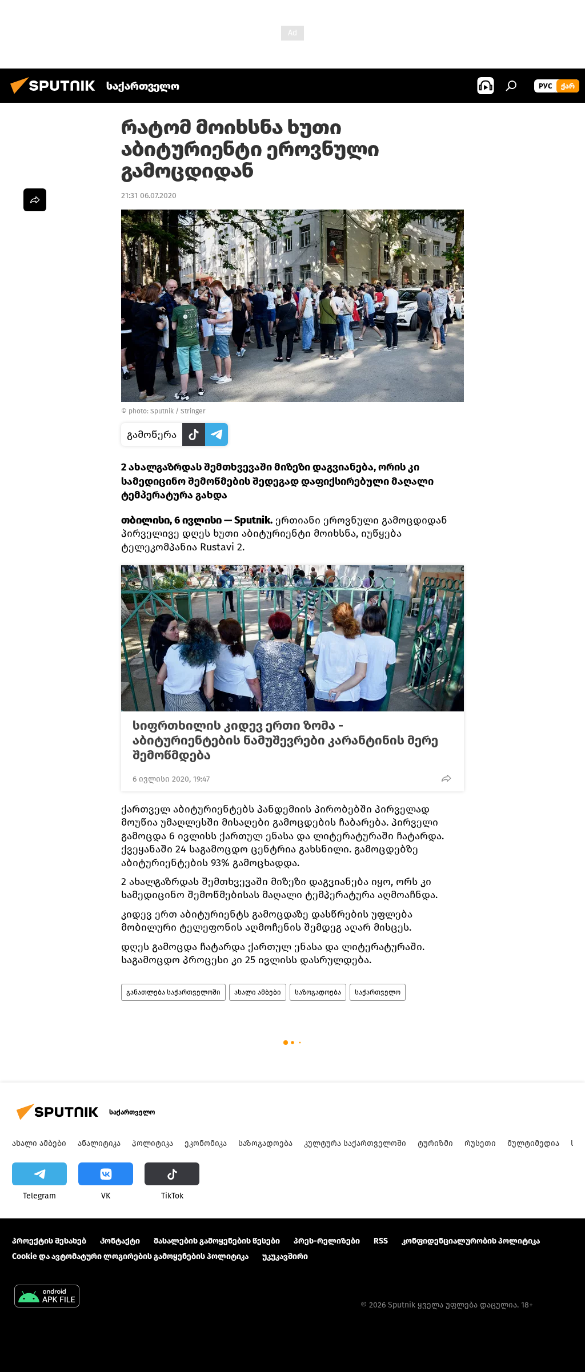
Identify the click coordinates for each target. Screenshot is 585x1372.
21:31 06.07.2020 (149, 195)
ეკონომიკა (206, 1143)
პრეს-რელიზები (327, 1241)
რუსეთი (480, 1143)
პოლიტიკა (152, 1143)
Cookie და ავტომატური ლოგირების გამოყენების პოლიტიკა (130, 1256)
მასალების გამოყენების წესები (217, 1241)
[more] (446, 778)
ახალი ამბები (257, 992)
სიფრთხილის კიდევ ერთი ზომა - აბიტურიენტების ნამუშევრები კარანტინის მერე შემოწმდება (285, 740)
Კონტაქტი (120, 1241)
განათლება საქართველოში (173, 992)
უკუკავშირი (285, 1256)
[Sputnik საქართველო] (56, 95)
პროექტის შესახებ (49, 1241)
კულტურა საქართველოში (355, 1143)
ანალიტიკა (99, 1143)
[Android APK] (47, 1297)
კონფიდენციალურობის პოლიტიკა (471, 1241)
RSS (381, 1241)
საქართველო (377, 992)
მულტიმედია (533, 1143)
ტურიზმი (435, 1143)
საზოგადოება (318, 992)
